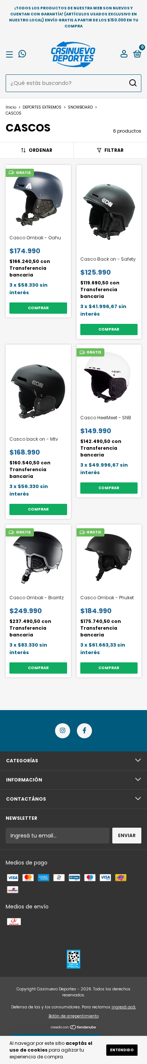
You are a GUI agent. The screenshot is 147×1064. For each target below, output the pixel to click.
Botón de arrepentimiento (74, 1016)
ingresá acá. (124, 1007)
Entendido (122, 1050)
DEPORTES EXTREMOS (42, 107)
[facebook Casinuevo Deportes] (84, 730)
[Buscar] (132, 83)
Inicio (11, 107)
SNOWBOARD (80, 107)
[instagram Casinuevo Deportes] (62, 730)
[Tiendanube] (73, 1028)
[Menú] (11, 54)
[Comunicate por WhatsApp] (22, 55)
